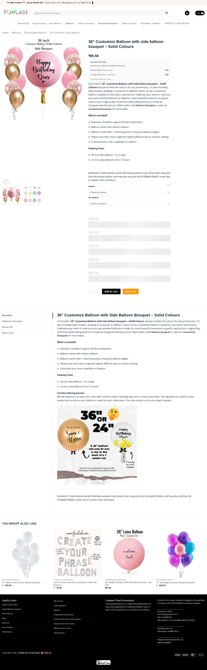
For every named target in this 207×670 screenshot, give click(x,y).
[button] (187, 13)
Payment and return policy (64, 623)
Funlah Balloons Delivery (11, 609)
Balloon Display (129, 23)
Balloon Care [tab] (8, 333)
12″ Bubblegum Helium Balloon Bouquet (175, 582)
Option (91, 186)
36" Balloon (93, 198)
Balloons (70, 23)
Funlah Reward (59, 605)
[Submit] (166, 13)
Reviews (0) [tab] (7, 327)
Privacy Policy (59, 633)
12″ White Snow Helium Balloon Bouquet (21, 582)
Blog (4, 618)
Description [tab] (7, 315)
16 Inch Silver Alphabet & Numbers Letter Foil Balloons (75, 583)
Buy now (130, 291)
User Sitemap (7, 627)
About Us (5, 623)
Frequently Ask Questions (64, 614)
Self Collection (7, 613)
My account (58, 601)
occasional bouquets (100, 109)
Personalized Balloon (108, 23)
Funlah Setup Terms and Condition (67, 619)
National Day (23, 23)
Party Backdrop (39, 23)
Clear (168, 185)
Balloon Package (86, 23)
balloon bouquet (145, 105)
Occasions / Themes (150, 23)
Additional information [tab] (12, 321)
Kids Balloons (55, 23)
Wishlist (57, 610)
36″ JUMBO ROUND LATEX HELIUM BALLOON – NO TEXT (128, 583)
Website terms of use (62, 628)
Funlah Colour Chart (10, 604)
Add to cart (111, 291)
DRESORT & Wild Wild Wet (176, 23)
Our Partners (7, 632)
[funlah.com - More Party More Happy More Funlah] (15, 12)
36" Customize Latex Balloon (64, 32)
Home (5, 32)
